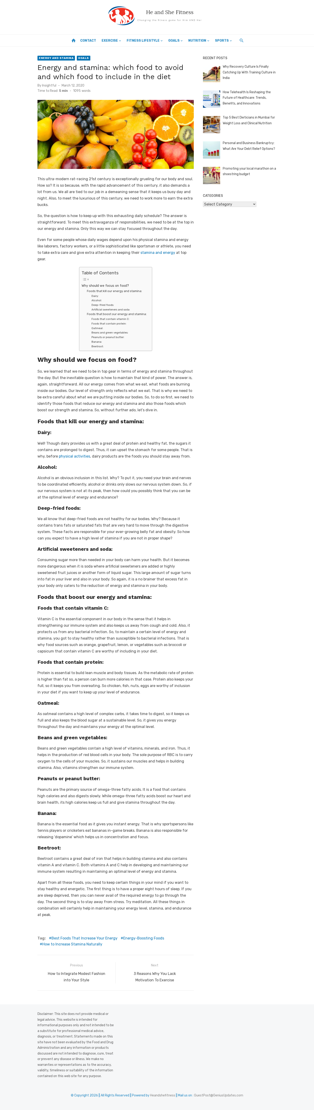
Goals (174, 41)
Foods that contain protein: (109, 323)
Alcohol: (97, 300)
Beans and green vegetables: (110, 332)
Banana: (97, 341)
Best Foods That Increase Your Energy (84, 938)
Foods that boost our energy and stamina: (117, 314)
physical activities (74, 456)
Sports (222, 41)
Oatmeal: (97, 328)
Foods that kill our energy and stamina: (114, 291)
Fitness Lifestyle (143, 41)
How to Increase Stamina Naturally (72, 944)
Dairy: (95, 296)
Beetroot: (97, 346)
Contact (88, 41)
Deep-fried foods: (103, 305)
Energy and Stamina (56, 58)
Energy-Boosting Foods (143, 938)
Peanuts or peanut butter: (108, 337)
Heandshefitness (162, 1095)
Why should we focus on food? (106, 286)
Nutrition (197, 41)
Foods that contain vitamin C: (110, 319)
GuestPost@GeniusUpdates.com (218, 1095)
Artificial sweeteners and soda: (111, 309)
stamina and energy (157, 252)
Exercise (110, 41)
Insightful (49, 85)
